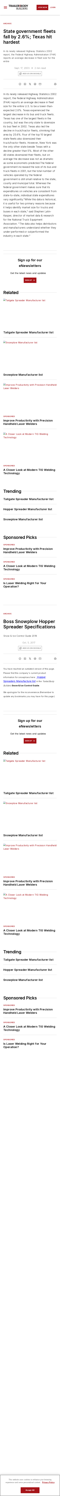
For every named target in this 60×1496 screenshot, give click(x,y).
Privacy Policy (48, 1482)
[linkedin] (25, 84)
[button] (5, 7)
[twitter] (30, 84)
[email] (40, 84)
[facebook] (20, 84)
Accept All (30, 1490)
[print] (55, 84)
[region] (30, 1485)
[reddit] (35, 84)
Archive (7, 23)
